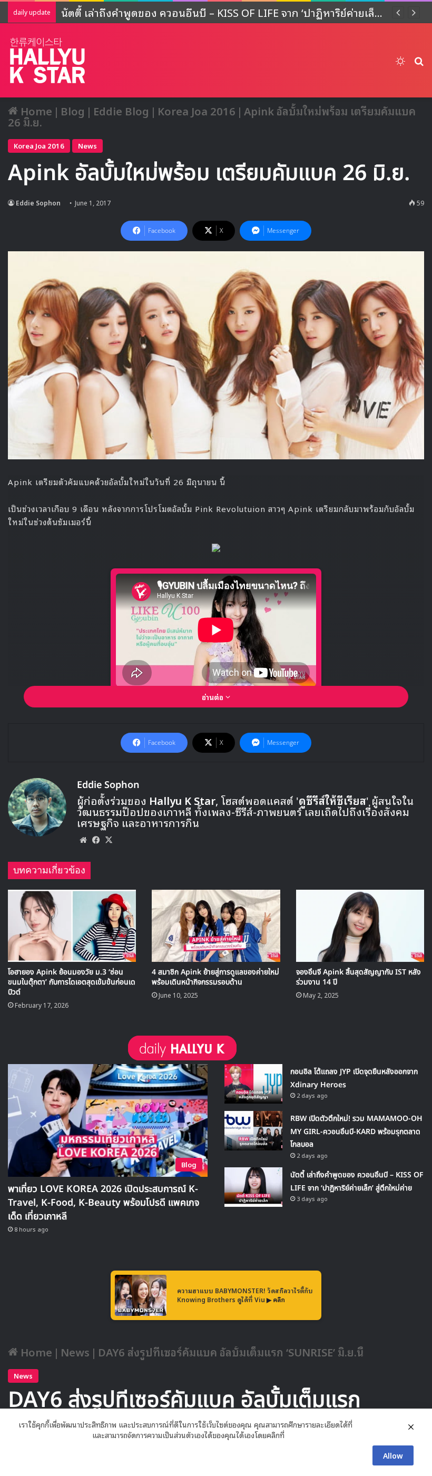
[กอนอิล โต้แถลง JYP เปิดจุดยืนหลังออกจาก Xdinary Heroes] (253, 1084)
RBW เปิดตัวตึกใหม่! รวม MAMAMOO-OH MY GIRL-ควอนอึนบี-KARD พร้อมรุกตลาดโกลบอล (356, 1131)
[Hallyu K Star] (47, 60)
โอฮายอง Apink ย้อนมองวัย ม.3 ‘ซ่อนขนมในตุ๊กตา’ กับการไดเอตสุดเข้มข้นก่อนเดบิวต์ (71, 982)
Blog (73, 110)
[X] (108, 839)
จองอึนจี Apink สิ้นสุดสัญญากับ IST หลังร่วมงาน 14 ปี (358, 977)
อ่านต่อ (213, 697)
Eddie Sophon (38, 203)
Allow (393, 1455)
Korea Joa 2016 (196, 110)
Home (35, 110)
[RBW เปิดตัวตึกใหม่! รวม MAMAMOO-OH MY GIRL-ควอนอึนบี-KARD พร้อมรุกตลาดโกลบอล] (253, 1130)
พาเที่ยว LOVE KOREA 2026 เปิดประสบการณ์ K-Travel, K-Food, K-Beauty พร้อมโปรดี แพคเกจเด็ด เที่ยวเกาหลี (104, 1203)
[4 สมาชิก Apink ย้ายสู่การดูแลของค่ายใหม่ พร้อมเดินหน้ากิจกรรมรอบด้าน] (216, 926)
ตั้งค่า (295, 1435)
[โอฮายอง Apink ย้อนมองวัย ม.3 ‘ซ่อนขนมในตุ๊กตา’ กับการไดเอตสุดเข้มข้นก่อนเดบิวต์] (72, 926)
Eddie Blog (121, 110)
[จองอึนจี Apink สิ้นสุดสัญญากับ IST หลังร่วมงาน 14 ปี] (360, 926)
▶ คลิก (276, 1299)
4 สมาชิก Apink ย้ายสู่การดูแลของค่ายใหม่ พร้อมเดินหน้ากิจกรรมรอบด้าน (215, 977)
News (87, 145)
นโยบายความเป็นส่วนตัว (54, 1435)
